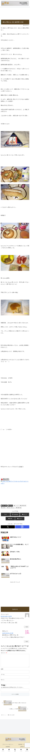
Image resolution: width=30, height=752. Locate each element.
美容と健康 (4, 505)
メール (2, 674)
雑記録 (11, 505)
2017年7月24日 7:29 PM (6, 616)
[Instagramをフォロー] (22, 526)
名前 (2, 669)
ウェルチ (17, 505)
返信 (27, 626)
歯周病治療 (23, 505)
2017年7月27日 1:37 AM (7, 633)
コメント (4, 652)
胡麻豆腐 (19, 507)
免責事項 (8, 746)
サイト (2, 679)
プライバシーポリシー (7, 744)
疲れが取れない (12, 507)
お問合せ (22, 746)
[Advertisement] (15, 14)
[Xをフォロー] (8, 526)
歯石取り (4, 507)
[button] (19, 518)
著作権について (22, 744)
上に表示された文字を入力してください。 (12, 687)
